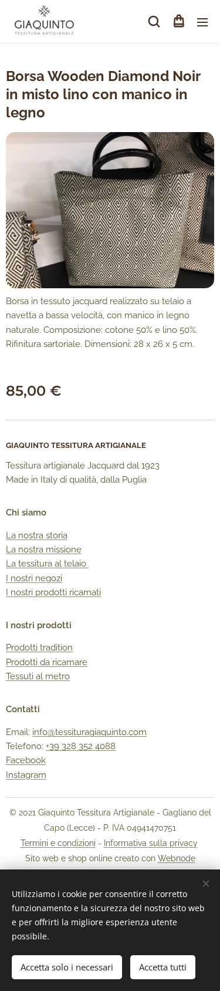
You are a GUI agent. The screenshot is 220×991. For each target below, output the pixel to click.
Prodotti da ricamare (46, 662)
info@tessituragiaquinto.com (89, 732)
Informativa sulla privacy (151, 843)
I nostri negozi (34, 578)
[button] (154, 21)
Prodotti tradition (39, 647)
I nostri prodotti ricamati (53, 592)
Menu (202, 21)
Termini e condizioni (58, 843)
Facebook (26, 760)
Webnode (176, 858)
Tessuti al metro (38, 676)
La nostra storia (36, 535)
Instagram (26, 775)
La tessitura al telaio (47, 563)
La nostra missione (44, 549)
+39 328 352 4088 (81, 746)
